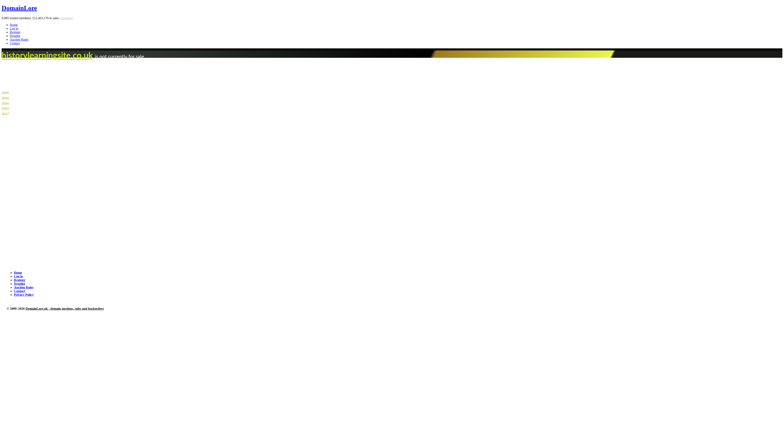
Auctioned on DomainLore (29, 108)
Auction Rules (19, 39)
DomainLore (19, 8)
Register (15, 32)
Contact (15, 43)
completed (66, 18)
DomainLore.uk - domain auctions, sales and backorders (65, 308)
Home (14, 25)
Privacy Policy (24, 294)
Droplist (15, 36)
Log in (14, 28)
